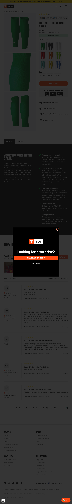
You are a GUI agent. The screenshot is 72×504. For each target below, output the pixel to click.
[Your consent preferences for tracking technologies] (3, 500)
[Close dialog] (58, 229)
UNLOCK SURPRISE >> (36, 257)
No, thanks (36, 263)
